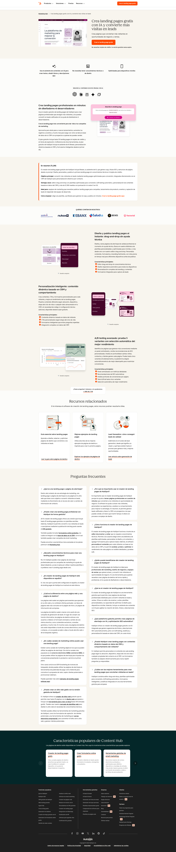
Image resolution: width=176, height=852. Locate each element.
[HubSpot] (39, 3)
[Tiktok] (104, 833)
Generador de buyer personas (91, 802)
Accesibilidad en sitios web (102, 845)
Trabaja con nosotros (108, 796)
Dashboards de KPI (64, 814)
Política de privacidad (74, 845)
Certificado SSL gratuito (65, 820)
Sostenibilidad (106, 811)
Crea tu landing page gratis (127, 3)
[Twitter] (88, 833)
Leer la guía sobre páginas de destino (54, 459)
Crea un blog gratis (43, 808)
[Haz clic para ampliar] (113, 121)
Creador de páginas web (65, 799)
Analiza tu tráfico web (65, 793)
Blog (102, 808)
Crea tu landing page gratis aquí (113, 196)
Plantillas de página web (89, 814)
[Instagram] (77, 833)
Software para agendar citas (66, 817)
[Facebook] (72, 833)
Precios (71, 3)
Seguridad (87, 845)
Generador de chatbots (44, 811)
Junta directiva (105, 802)
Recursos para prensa (107, 817)
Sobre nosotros (105, 793)
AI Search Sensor (87, 796)
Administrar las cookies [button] (121, 845)
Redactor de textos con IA (66, 802)
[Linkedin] (93, 833)
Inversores (105, 805)
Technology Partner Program (126, 818)
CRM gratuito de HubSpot (45, 799)
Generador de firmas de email (91, 799)
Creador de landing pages (66, 808)
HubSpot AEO (42, 796)
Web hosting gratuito (44, 802)
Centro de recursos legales (55, 845)
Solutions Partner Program (126, 813)
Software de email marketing (67, 796)
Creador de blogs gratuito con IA (47, 814)
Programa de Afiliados (126, 825)
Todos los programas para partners (126, 809)
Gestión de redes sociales (45, 823)
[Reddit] (98, 833)
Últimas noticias (105, 820)
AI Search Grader (87, 793)
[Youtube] (82, 833)
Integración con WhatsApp (66, 811)
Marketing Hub (43, 14)
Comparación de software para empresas (91, 810)
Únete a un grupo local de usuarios (126, 798)
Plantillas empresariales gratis (91, 805)
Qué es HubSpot (42, 793)
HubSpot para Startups (125, 822)
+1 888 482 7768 (88, 391)
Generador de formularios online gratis (47, 819)
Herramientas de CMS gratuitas (67, 805)
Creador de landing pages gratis (58, 754)
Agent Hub (41, 805)
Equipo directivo (105, 799)
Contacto (103, 814)
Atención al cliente (124, 793)
